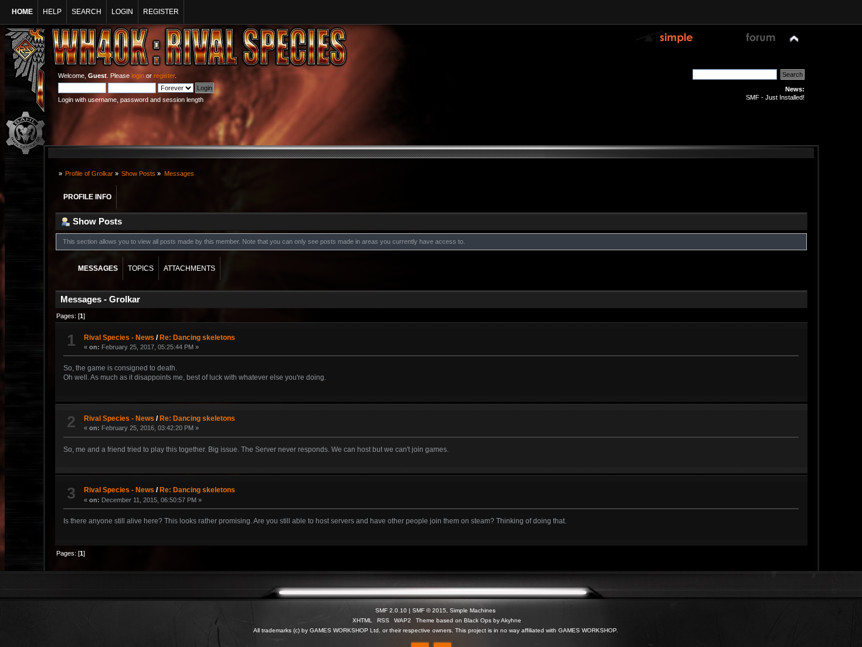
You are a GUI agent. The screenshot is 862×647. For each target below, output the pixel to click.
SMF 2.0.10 (391, 610)
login (137, 75)
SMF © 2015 (429, 610)
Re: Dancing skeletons (197, 337)
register (164, 75)
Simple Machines (473, 610)
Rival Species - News (119, 337)
